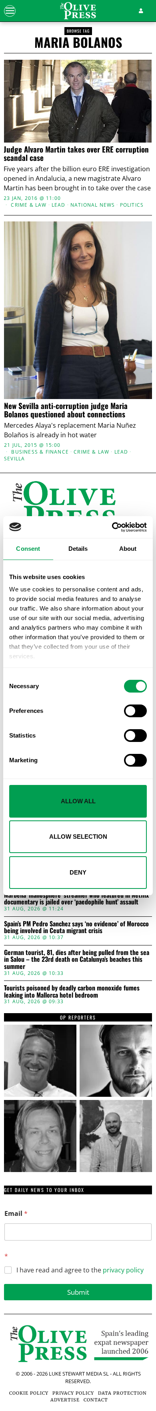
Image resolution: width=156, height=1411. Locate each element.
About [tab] (128, 548)
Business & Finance (40, 452)
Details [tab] (78, 548)
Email (16, 1213)
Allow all (78, 801)
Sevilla (14, 459)
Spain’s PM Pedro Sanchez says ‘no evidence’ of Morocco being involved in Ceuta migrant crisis (76, 927)
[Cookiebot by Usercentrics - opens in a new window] (112, 527)
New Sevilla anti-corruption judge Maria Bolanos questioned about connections (66, 409)
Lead (59, 205)
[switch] (135, 711)
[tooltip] (40, 1061)
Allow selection (78, 836)
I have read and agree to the (80, 1270)
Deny (78, 872)
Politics (132, 205)
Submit (78, 1292)
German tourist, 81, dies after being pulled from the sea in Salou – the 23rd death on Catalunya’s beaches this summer (76, 959)
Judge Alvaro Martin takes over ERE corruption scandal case (76, 153)
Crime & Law (28, 205)
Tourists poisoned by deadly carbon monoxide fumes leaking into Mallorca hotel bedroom (72, 991)
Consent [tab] (28, 548)
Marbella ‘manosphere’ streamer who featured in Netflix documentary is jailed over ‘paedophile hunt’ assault (76, 899)
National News (92, 205)
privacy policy (123, 1270)
